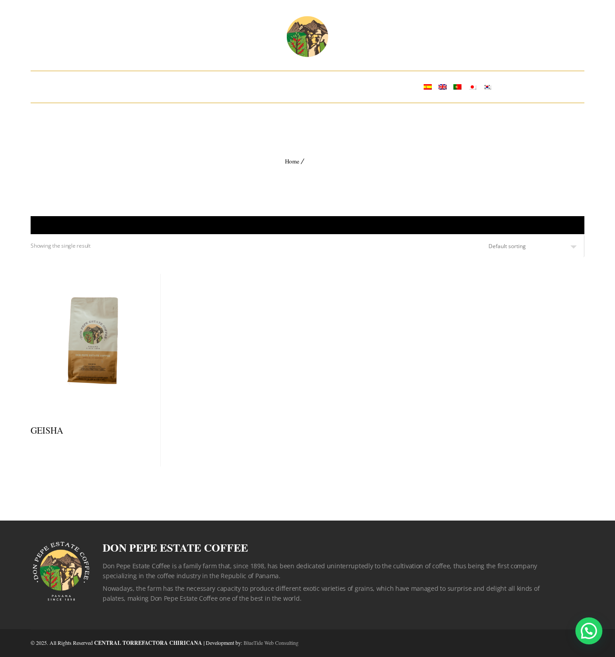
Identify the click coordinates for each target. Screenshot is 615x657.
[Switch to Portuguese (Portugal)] (457, 87)
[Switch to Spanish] (427, 87)
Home (142, 87)
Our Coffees (257, 87)
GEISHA (47, 430)
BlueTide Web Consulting (271, 642)
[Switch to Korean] (487, 87)
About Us (192, 87)
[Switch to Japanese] (472, 87)
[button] (588, 630)
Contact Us (386, 87)
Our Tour (323, 87)
